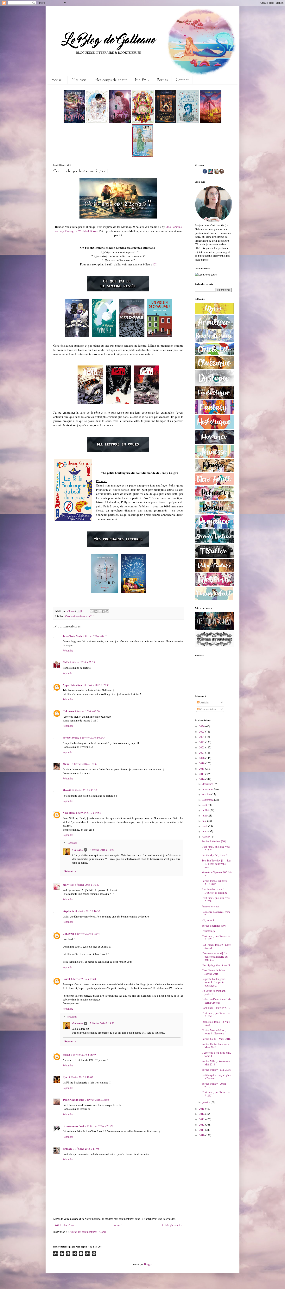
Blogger (148, 1264)
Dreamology (208, 931)
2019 (202, 763)
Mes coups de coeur (110, 80)
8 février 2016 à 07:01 (95, 636)
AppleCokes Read (73, 685)
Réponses (72, 843)
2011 (202, 1130)
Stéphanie (68, 911)
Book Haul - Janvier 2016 (216, 1008)
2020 (202, 758)
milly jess (68, 885)
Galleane (70, 611)
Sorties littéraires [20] (214, 841)
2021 (202, 752)
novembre (208, 789)
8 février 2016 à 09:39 (87, 711)
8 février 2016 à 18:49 (83, 1054)
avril (205, 826)
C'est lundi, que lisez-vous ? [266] (216, 1014)
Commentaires (208, 709)
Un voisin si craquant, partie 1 (214, 992)
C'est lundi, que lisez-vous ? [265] (216, 1093)
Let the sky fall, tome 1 (214, 855)
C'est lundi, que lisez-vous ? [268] (216, 899)
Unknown (68, 711)
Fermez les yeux (210, 906)
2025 (202, 731)
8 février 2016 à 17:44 (87, 933)
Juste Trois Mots (72, 636)
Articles (204, 702)
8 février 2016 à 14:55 (88, 813)
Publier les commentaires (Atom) (87, 1232)
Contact (182, 80)
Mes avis (79, 80)
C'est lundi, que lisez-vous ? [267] (216, 937)
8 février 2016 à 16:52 (87, 911)
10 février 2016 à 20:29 (100, 1126)
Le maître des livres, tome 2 (216, 913)
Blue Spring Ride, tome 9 (216, 965)
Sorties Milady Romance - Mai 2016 (216, 1062)
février (206, 837)
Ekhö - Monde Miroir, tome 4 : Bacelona (214, 1031)
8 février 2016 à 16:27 (87, 884)
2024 (202, 737)
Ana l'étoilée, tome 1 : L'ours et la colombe (214, 890)
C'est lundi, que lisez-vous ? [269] (216, 848)
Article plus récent (64, 1225)
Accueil (57, 80)
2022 (202, 747)
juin (204, 815)
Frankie (67, 1148)
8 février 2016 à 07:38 (82, 662)
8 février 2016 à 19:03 (80, 1077)
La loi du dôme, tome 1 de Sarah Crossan (216, 1000)
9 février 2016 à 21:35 (97, 1100)
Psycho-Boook (71, 737)
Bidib (66, 662)
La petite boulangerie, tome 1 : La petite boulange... (214, 982)
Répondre (68, 650)
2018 (202, 768)
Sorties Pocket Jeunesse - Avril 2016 (215, 882)
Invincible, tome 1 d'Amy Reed (216, 1023)
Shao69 (67, 790)
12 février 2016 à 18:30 (101, 850)
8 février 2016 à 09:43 (92, 737)
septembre (208, 800)
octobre (206, 794)
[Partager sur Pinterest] (107, 611)
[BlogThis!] (96, 611)
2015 (202, 1108)
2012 (202, 1124)
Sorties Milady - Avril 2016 (214, 1085)
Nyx (65, 1077)
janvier (206, 1102)
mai (204, 821)
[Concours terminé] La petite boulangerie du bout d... (215, 956)
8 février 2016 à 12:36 (84, 764)
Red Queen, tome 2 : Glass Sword (216, 946)
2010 (202, 1135)
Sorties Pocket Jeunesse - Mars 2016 (215, 1045)
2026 (202, 726)
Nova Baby (69, 813)
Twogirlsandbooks (73, 1100)
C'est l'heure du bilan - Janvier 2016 (214, 971)
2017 (202, 774)
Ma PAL (142, 80)
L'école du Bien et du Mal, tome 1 (216, 1054)
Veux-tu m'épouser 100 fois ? (217, 873)
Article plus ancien (172, 1225)
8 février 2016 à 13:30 (84, 790)
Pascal (66, 979)
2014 (202, 1114)
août (205, 805)
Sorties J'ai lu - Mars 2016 (216, 1039)
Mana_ (67, 764)
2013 (202, 1119)
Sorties (162, 80)
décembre (208, 784)
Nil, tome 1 (208, 920)
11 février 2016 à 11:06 (86, 1148)
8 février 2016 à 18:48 (83, 979)
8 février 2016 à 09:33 (97, 685)
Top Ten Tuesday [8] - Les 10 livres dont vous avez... (216, 864)
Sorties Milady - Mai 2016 (216, 1069)
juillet (206, 810)
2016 (202, 779)
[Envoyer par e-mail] (92, 611)
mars (205, 831)
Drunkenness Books (74, 1126)
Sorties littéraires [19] (214, 925)
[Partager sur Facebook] (103, 611)
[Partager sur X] (99, 611)
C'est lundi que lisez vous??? (79, 616)
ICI (154, 264)
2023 (202, 742)
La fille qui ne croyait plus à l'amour (216, 1076)
